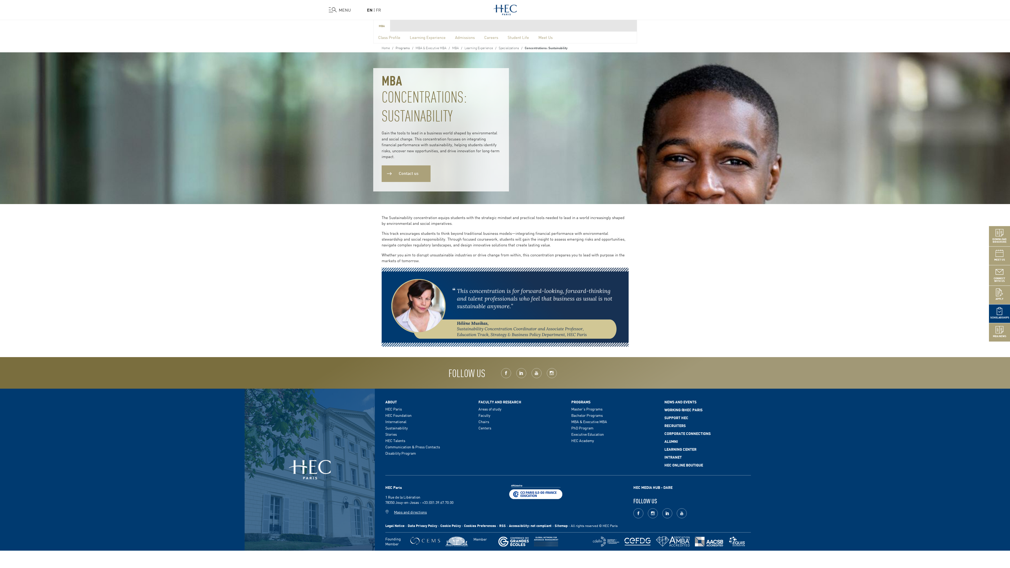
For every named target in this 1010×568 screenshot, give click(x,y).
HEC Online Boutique (683, 465)
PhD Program (582, 427)
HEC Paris (393, 409)
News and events (680, 401)
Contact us (408, 173)
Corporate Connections (687, 433)
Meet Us (545, 37)
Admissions (465, 37)
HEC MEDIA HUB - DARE (653, 487)
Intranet (673, 457)
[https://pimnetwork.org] (456, 541)
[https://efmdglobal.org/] (737, 541)
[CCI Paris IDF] (535, 491)
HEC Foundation (398, 415)
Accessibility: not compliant (530, 525)
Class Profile (389, 37)
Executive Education (587, 434)
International (395, 421)
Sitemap (561, 525)
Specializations (509, 47)
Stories (391, 434)
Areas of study (489, 409)
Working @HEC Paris (683, 409)
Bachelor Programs (587, 415)
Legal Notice (395, 525)
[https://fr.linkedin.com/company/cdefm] (606, 541)
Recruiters (675, 425)
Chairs (483, 421)
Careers (491, 37)
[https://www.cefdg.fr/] (637, 541)
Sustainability (396, 427)
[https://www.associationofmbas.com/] (673, 541)
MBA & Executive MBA (431, 47)
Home (386, 47)
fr (378, 10)
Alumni (671, 441)
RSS (502, 525)
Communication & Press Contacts (412, 446)
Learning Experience (428, 37)
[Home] (505, 9)
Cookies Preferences (480, 525)
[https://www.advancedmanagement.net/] (546, 541)
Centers (484, 427)
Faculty (484, 415)
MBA (382, 25)
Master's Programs (587, 409)
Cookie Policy (450, 525)
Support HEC (676, 417)
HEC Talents (395, 440)
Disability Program (400, 453)
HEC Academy (582, 440)
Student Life (518, 37)
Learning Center (680, 449)
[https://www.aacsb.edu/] (709, 541)
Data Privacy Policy (422, 525)
